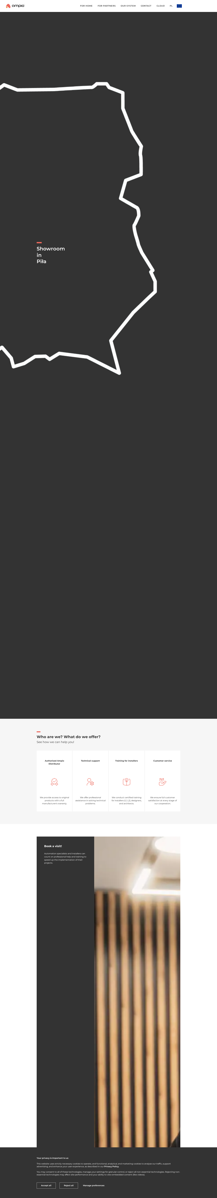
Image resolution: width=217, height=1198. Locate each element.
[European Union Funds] (179, 6)
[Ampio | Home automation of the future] (15, 6)
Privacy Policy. (111, 1166)
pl (171, 6)
